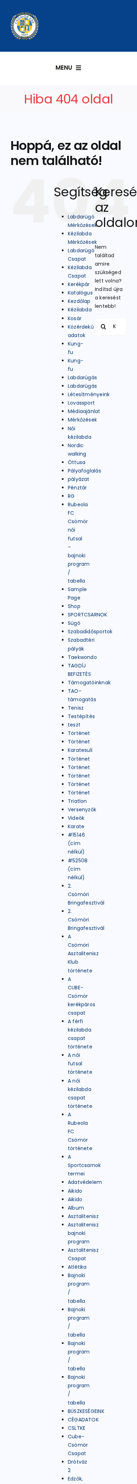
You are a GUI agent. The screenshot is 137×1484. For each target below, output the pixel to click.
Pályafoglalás (84, 470)
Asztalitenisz (83, 1216)
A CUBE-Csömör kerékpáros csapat (81, 996)
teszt (74, 724)
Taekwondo (82, 657)
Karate (76, 826)
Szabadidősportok (90, 631)
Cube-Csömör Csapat (78, 1445)
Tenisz (76, 707)
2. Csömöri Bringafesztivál (86, 894)
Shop (74, 606)
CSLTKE (76, 1428)
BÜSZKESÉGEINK (86, 1411)
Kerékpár (79, 284)
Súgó (74, 623)
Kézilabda (80, 309)
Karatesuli (80, 750)
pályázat (79, 479)
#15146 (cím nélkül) (76, 843)
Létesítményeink (89, 394)
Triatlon (77, 801)
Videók (76, 818)
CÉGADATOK (83, 1419)
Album (76, 1207)
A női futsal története (80, 1064)
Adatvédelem (85, 1182)
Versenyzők (82, 809)
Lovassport (81, 402)
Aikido (75, 1190)
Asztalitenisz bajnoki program (83, 1233)
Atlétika (77, 1266)
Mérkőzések (82, 419)
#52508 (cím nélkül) (77, 869)
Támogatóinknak (89, 682)
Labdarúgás (82, 377)
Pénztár (77, 487)
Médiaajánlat (84, 411)
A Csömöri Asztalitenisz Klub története (83, 953)
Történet (79, 733)
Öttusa (76, 462)
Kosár (74, 318)
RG (71, 496)
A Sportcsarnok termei (84, 1165)
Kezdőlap (79, 301)
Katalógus (80, 292)
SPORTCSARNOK (87, 614)
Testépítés (81, 716)
